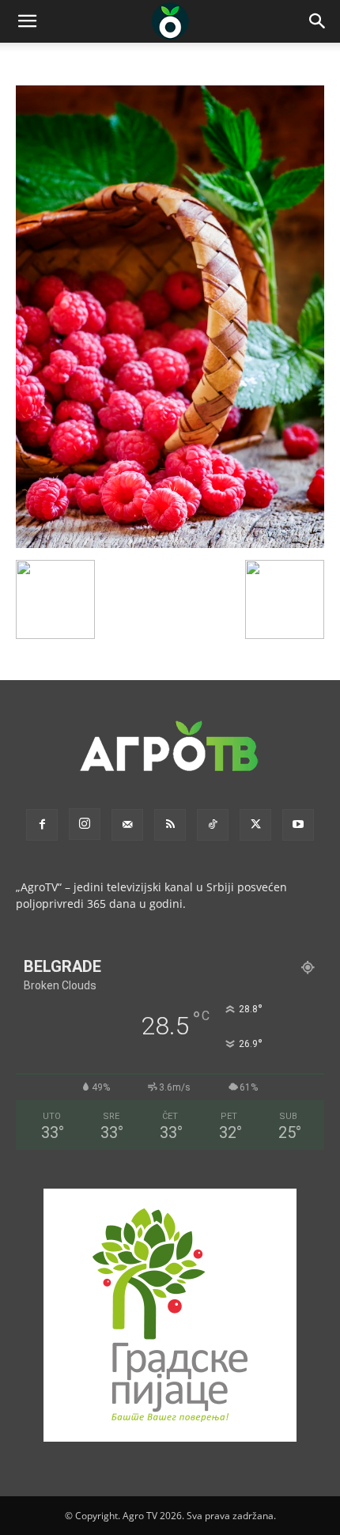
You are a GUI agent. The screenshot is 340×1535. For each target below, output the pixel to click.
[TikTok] (213, 825)
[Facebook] (42, 825)
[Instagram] (84, 824)
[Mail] (127, 825)
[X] (255, 825)
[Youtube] (298, 825)
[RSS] (170, 825)
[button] (27, 21)
